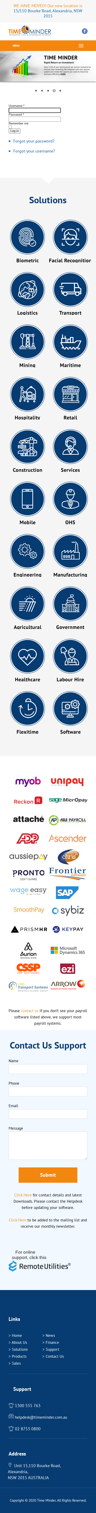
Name (13, 1060)
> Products (18, 1356)
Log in (14, 131)
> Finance (50, 1342)
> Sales (15, 1363)
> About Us (18, 1342)
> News (48, 1335)
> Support (50, 1349)
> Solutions (18, 1349)
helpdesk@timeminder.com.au (41, 1417)
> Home (15, 1335)
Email (13, 1105)
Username (16, 106)
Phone (14, 1083)
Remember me (18, 123)
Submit (48, 1175)
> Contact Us (53, 1356)
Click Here (23, 1195)
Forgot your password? (34, 141)
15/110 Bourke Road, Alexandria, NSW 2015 (48, 13)
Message (16, 1128)
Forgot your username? (34, 151)
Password (16, 114)
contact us (29, 1010)
